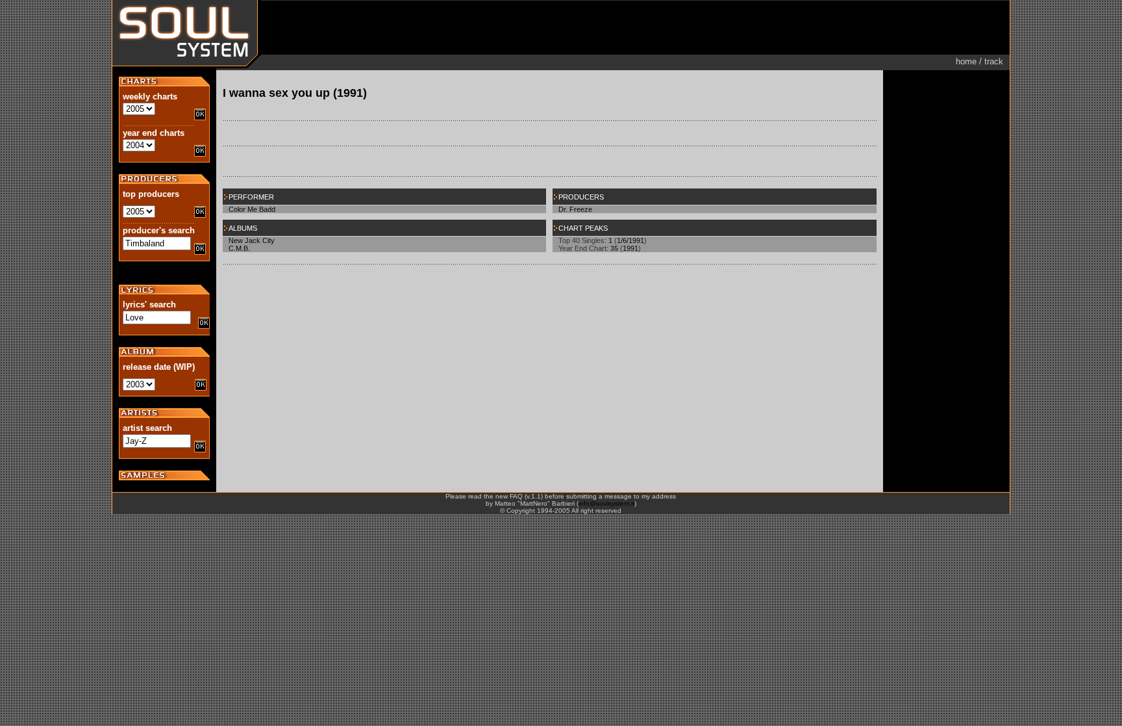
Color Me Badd (252, 209)
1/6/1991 (630, 240)
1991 (630, 248)
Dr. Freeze (575, 209)
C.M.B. (239, 248)
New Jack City (252, 240)
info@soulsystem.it (606, 503)
